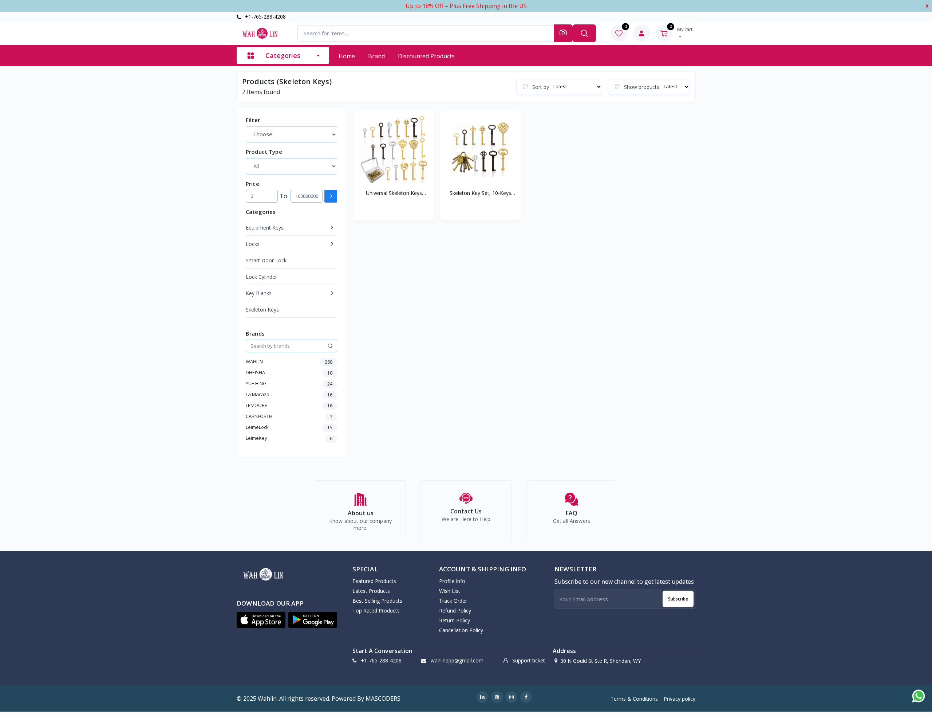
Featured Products (374, 581)
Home (347, 56)
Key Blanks (259, 293)
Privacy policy (679, 698)
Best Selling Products (377, 600)
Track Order (453, 600)
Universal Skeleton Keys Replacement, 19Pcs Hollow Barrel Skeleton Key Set (394, 193)
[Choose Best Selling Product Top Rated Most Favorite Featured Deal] (291, 134)
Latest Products (371, 590)
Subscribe (678, 599)
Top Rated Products (376, 610)
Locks (253, 243)
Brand (376, 56)
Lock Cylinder (261, 276)
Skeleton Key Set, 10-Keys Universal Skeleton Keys (480, 193)
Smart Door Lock (266, 260)
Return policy (454, 620)
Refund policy (455, 610)
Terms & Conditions (634, 698)
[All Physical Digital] (291, 166)
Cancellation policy (461, 630)
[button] (261, 619)
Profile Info (452, 581)
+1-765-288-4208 (265, 16)
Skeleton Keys (262, 309)
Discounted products (426, 56)
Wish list (449, 590)
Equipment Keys (265, 227)
